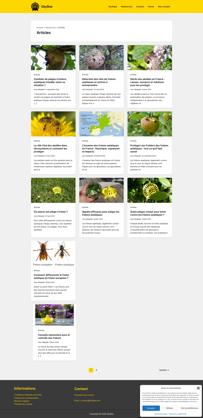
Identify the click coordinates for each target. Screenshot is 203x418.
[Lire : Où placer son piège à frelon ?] (53, 190)
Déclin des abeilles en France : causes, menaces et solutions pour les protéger (147, 82)
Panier (151, 6)
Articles (37, 75)
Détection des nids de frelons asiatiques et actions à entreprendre (99, 82)
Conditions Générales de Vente (28, 395)
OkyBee (47, 6)
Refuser (169, 408)
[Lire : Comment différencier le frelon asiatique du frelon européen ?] (53, 253)
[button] (198, 388)
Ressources (126, 6)
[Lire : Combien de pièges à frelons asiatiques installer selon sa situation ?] (53, 57)
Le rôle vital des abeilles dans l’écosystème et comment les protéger (50, 148)
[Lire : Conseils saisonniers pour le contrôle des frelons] (54, 315)
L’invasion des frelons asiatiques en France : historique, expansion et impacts (101, 148)
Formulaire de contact (84, 395)
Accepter (151, 408)
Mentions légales (21, 401)
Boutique (113, 6)
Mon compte (164, 6)
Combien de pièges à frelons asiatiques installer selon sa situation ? (50, 82)
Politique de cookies (161, 414)
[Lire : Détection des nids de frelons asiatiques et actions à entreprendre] (101, 57)
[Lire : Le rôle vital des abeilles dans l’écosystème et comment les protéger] (53, 124)
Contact (140, 6)
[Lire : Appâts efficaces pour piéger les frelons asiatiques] (101, 190)
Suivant (164, 370)
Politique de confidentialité (177, 414)
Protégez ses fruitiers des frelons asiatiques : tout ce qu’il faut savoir (149, 148)
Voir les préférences (189, 408)
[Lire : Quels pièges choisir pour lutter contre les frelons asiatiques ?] (149, 190)
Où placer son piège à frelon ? (51, 211)
